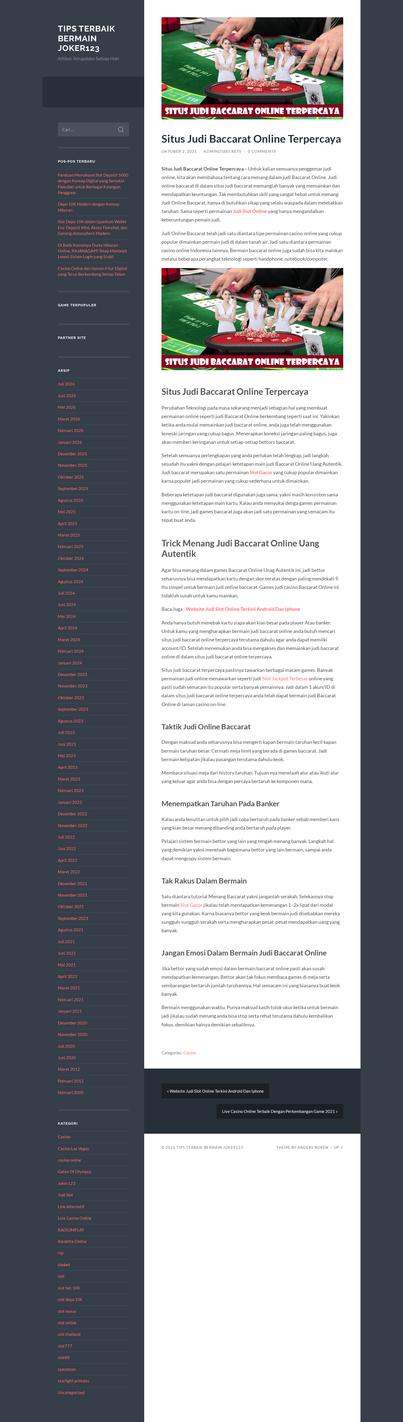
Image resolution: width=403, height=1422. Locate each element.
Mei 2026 (67, 407)
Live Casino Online (75, 1218)
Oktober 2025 (71, 476)
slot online (67, 1322)
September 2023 (73, 709)
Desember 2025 (72, 453)
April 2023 (67, 767)
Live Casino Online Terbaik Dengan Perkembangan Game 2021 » (280, 1111)
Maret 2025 (69, 534)
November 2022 (72, 825)
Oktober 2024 (71, 558)
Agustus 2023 (70, 720)
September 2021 (73, 918)
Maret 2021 (69, 987)
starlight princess (73, 1380)
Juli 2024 (66, 593)
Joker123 (66, 1183)
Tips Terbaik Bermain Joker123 (86, 38)
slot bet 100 (69, 1287)
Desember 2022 (72, 813)
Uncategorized (71, 1392)
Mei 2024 (67, 616)
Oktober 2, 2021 (179, 151)
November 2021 (72, 895)
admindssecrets (222, 151)
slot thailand (69, 1334)
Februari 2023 (71, 790)
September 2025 (73, 488)
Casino (64, 1136)
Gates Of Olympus (74, 1171)
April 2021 (67, 976)
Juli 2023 (66, 732)
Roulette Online (72, 1241)
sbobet (64, 1264)
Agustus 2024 (70, 581)
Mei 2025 (67, 511)
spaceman (67, 1369)
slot (61, 1276)
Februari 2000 (71, 1092)
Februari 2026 (71, 430)
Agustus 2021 (70, 929)
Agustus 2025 (70, 500)
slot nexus (67, 1311)
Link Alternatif (71, 1206)
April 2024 (67, 627)
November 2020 (72, 1034)
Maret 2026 (69, 418)
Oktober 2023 (71, 697)
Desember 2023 (72, 674)
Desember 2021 (72, 883)
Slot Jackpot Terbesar (285, 678)
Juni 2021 (67, 953)
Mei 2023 (67, 755)
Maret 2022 (69, 871)
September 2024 (73, 569)
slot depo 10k (70, 1299)
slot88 (64, 1357)
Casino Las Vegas (73, 1148)
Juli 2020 (66, 1046)
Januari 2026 (70, 442)
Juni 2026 (67, 395)
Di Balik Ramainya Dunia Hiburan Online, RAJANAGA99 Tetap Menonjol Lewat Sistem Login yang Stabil (92, 251)
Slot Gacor (260, 472)
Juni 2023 (67, 744)
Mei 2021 (67, 964)
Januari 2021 (70, 1011)
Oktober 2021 (71, 906)
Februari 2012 (71, 1080)
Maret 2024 (69, 639)
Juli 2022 (66, 836)
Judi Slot (65, 1194)
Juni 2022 (67, 848)
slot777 (65, 1345)
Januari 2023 (70, 802)
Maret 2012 (69, 1069)
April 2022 (67, 860)
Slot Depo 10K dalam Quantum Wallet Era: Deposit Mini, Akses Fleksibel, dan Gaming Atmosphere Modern (92, 227)
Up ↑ (338, 1147)
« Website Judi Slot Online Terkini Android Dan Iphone (215, 1091)
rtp (60, 1252)
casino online (69, 1160)
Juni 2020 (67, 1057)
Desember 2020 (72, 1022)
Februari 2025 (71, 546)
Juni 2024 (67, 604)
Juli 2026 (66, 383)
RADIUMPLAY (71, 1229)
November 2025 (72, 465)
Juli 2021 (66, 941)
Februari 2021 (71, 999)
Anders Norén (312, 1147)
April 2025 (67, 523)
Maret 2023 (69, 778)
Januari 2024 (70, 662)
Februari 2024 (71, 651)
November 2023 (72, 685)
